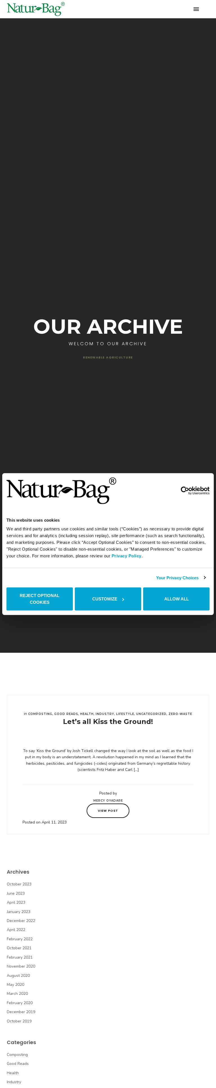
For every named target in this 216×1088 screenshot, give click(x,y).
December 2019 (21, 1012)
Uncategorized (151, 714)
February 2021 (20, 957)
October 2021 (19, 948)
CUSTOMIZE (104, 598)
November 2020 (21, 966)
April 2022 (16, 929)
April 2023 (16, 902)
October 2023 (19, 884)
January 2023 (18, 911)
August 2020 (18, 975)
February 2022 (20, 939)
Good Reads (66, 714)
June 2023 (16, 893)
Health (87, 714)
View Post (108, 810)
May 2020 (15, 984)
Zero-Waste (180, 714)
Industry (105, 714)
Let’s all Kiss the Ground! (108, 721)
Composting (40, 714)
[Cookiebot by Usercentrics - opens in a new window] (185, 490)
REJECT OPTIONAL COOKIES (39, 599)
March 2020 (17, 993)
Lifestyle (125, 714)
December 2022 (21, 920)
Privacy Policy (126, 555)
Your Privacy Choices (177, 577)
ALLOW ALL (176, 598)
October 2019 (19, 1021)
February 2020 (20, 1003)
